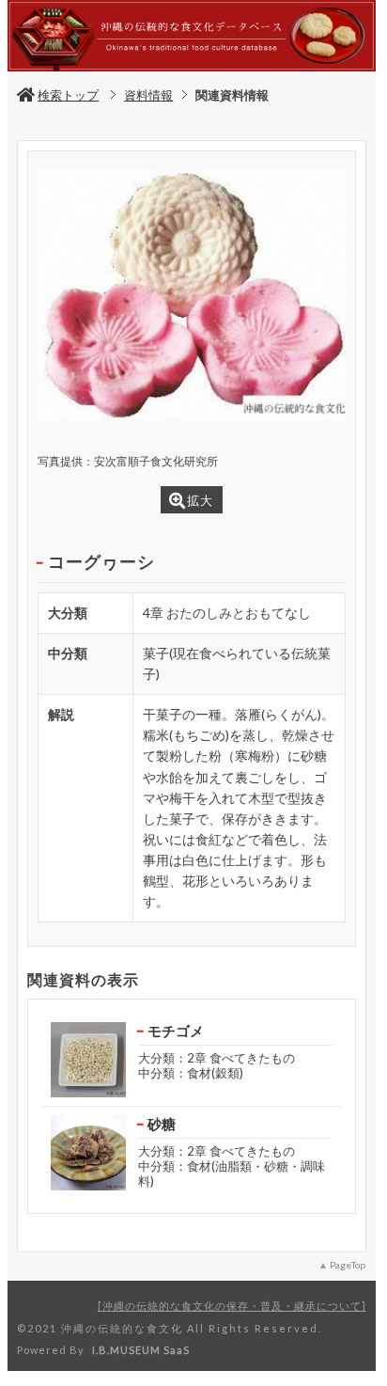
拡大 (200, 500)
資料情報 (148, 94)
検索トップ (68, 94)
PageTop (347, 1264)
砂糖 (161, 1123)
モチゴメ (175, 1030)
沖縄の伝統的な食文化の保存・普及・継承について (232, 1305)
